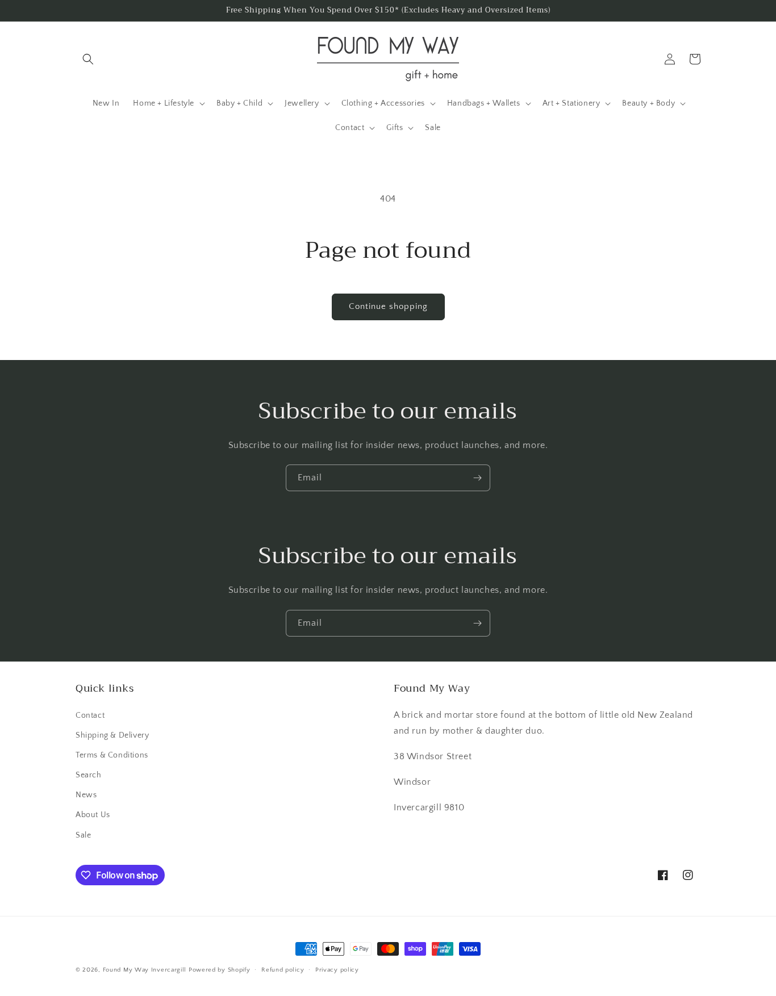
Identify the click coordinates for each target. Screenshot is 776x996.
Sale (83, 835)
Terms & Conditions (112, 755)
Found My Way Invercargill (145, 969)
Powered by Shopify (220, 969)
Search (89, 775)
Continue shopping (388, 306)
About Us (93, 814)
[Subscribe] (477, 477)
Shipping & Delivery (112, 735)
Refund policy (282, 969)
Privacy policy (337, 969)
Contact (90, 715)
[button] (88, 59)
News (86, 795)
